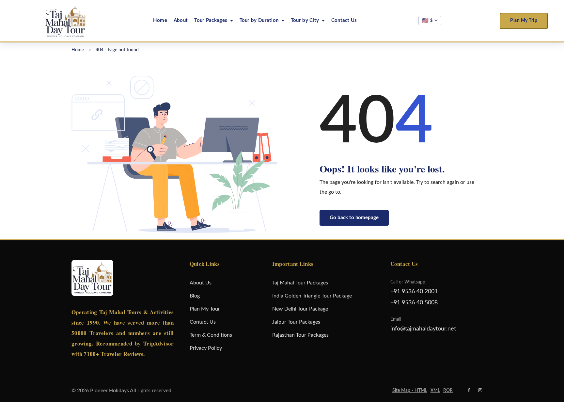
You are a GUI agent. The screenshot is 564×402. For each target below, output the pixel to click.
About (181, 20)
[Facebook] (469, 390)
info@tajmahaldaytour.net (423, 329)
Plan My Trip (523, 20)
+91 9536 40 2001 (414, 292)
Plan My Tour (205, 309)
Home (160, 20)
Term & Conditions (211, 335)
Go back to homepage (354, 217)
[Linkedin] (491, 390)
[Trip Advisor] (458, 390)
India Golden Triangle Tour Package (312, 295)
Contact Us (344, 20)
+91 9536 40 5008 (414, 303)
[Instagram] (480, 390)
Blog (195, 295)
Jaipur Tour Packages (296, 322)
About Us (201, 282)
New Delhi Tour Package (300, 309)
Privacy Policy (206, 348)
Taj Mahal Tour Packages (300, 282)
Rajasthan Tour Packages (300, 335)
